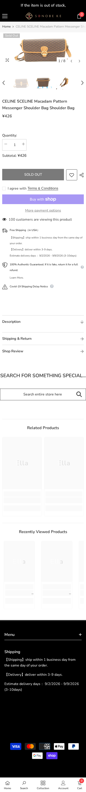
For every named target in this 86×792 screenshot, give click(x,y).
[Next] (79, 61)
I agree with (17, 188)
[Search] (79, 394)
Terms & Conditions (43, 188)
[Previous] (71, 61)
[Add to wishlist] (71, 174)
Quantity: (9, 135)
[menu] (4, 16)
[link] (22, 500)
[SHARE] (80, 175)
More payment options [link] (43, 210)
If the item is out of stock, (43, 5)
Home (6, 26)
